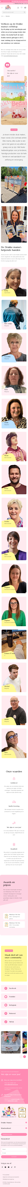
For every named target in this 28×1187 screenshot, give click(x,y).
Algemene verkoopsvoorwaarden (11, 1177)
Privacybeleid (6, 1174)
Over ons (8, 16)
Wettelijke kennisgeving (8, 1179)
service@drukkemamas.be (11, 1084)
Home (2, 16)
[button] (2, 8)
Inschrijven (14, 1156)
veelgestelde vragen (12, 1101)
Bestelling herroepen (7, 1134)
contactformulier (15, 1099)
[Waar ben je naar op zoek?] (24, 12)
